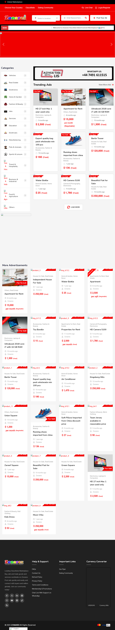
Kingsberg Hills (97, 377)
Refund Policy (37, 577)
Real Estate (73, 112)
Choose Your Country (13, 8)
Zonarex (10, 301)
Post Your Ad (102, 18)
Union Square (10, 415)
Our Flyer (62, 569)
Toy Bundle (38, 329)
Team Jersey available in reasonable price (98, 420)
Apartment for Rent (72, 108)
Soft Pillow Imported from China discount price (71, 420)
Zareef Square (11, 465)
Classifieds (30, 8)
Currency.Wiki (104, 605)
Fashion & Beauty (96, 412)
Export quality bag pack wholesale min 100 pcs (45, 141)
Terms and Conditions (40, 585)
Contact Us (36, 573)
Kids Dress (9, 517)
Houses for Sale (97, 142)
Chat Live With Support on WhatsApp (41, 594)
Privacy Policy (37, 581)
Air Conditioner (68, 379)
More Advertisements (14, 265)
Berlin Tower (97, 138)
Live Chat (88, 8)
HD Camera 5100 (71, 180)
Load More (75, 207)
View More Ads (105, 85)
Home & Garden (41, 184)
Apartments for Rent (97, 276)
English (16, 628)
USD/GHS (91, 605)
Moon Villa (38, 515)
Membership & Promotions (42, 589)
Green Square (68, 465)
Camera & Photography (71, 184)
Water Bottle (42, 180)
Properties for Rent (70, 329)
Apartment (95, 281)
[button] (3, 44)
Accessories (40, 148)
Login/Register (103, 8)
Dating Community (45, 8)
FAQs (34, 569)
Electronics (39, 115)
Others (65, 112)
